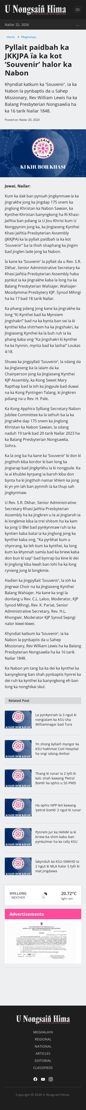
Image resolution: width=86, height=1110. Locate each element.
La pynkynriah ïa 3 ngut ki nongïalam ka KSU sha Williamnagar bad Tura (55, 720)
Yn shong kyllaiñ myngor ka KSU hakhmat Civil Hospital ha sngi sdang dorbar (57, 749)
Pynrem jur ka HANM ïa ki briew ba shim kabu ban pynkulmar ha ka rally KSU (56, 837)
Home (11, 37)
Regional (43, 1039)
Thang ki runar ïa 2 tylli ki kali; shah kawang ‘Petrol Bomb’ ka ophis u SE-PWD (55, 778)
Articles (43, 1053)
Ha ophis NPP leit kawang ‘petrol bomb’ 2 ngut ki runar (58, 807)
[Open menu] (77, 10)
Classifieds (43, 1067)
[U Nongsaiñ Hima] (35, 10)
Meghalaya (28, 37)
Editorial (43, 1060)
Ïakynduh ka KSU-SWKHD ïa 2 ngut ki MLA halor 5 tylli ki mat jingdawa (57, 866)
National (43, 1046)
